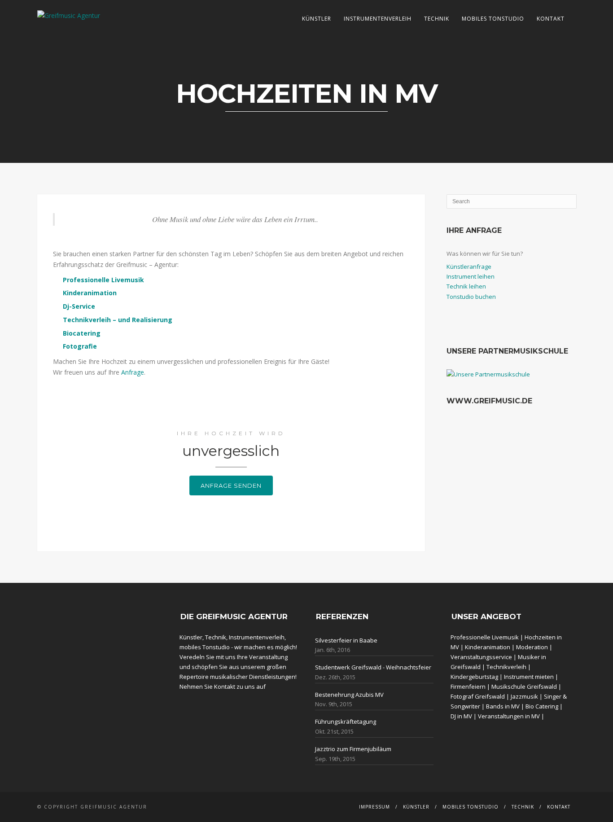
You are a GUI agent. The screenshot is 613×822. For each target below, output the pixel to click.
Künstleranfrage (469, 266)
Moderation (532, 647)
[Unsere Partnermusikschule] (488, 374)
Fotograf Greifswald (478, 696)
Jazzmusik (524, 696)
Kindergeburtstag (474, 677)
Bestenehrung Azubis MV (349, 695)
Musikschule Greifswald (524, 686)
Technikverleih (506, 667)
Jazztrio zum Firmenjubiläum (353, 749)
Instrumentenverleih (378, 18)
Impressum (374, 807)
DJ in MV (461, 716)
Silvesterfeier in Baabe (346, 640)
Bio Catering (541, 706)
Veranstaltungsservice (481, 657)
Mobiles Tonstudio (493, 18)
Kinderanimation (487, 647)
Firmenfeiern (468, 686)
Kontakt (551, 18)
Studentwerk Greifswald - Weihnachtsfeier (373, 667)
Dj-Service (79, 306)
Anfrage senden (231, 485)
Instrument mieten (529, 677)
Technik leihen (466, 286)
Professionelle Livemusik (103, 279)
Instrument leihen (471, 276)
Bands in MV (503, 706)
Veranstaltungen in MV (509, 716)
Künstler (316, 18)
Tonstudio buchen (471, 297)
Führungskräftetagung (345, 721)
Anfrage (132, 372)
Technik (436, 18)
